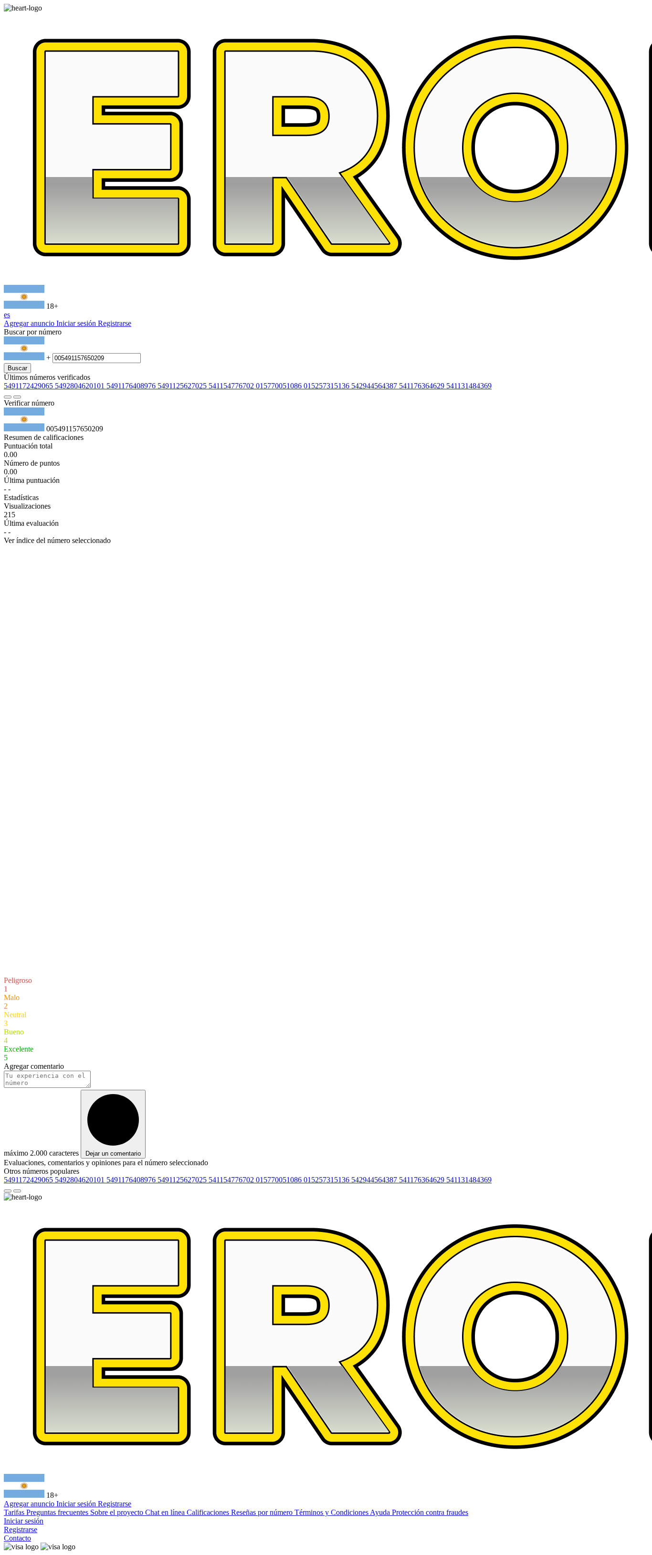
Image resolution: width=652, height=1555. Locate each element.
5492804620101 (80, 386)
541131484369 (469, 386)
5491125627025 (183, 386)
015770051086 (280, 386)
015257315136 (327, 386)
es (7, 315)
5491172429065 (29, 386)
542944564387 (375, 386)
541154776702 (232, 386)
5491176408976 (132, 386)
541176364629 (422, 386)
